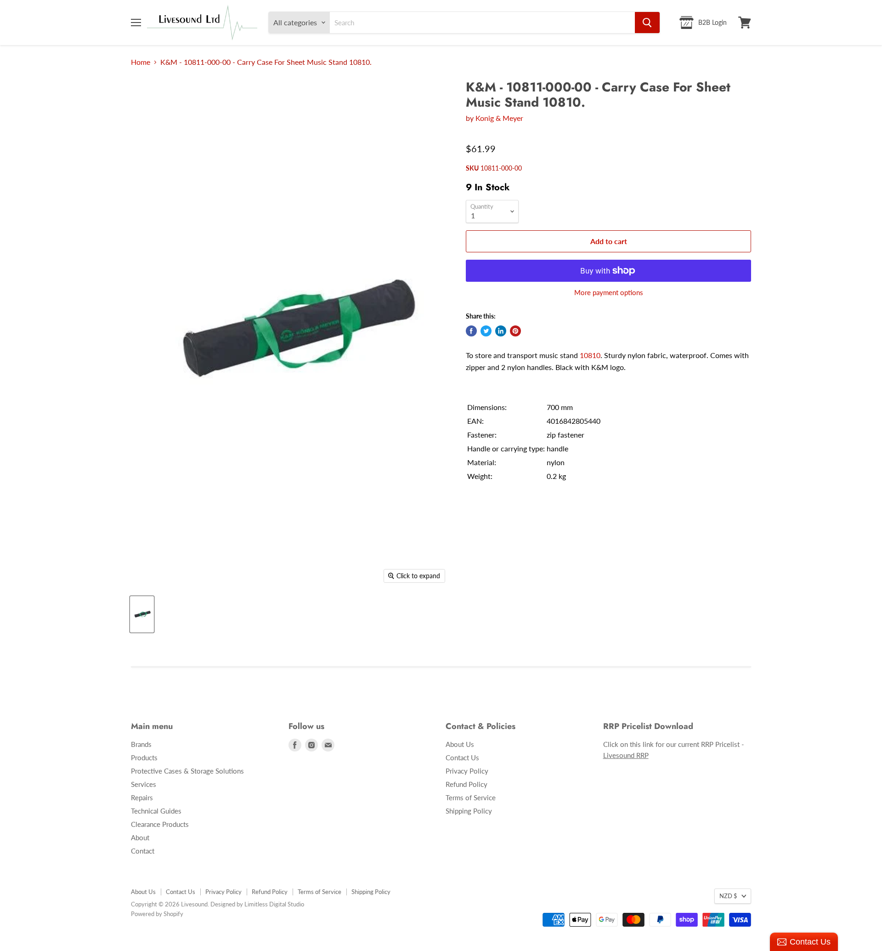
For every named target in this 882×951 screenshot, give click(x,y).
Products (144, 757)
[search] (482, 22)
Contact (142, 851)
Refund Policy (466, 784)
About (140, 837)
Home (140, 62)
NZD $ (728, 896)
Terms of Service (471, 797)
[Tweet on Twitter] (486, 330)
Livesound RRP (626, 755)
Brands (141, 744)
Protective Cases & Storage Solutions (187, 771)
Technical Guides (156, 811)
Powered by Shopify (157, 913)
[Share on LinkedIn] (500, 330)
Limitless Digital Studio (274, 904)
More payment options (608, 292)
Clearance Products (160, 824)
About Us (460, 744)
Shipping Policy (469, 811)
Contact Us (462, 757)
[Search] (647, 22)
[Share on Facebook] (471, 330)
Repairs (142, 797)
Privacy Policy (467, 771)
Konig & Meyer (499, 118)
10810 (590, 355)
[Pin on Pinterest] (515, 330)
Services (143, 784)
